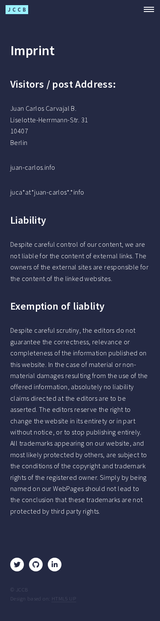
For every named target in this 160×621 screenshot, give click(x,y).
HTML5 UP (64, 598)
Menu (146, 9)
